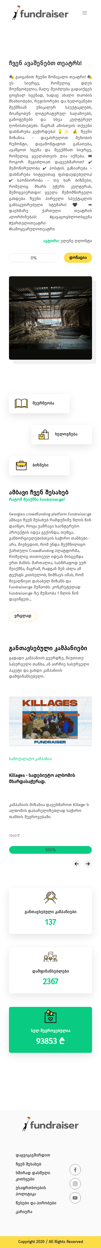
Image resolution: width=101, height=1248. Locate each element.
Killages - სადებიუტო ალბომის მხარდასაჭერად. (42, 779)
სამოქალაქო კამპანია (30, 759)
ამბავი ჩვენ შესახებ (38, 493)
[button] (84, 13)
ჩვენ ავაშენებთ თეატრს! (45, 63)
